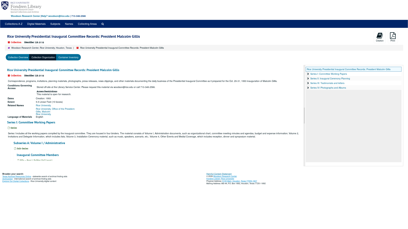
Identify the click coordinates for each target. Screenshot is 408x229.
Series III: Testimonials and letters (327, 83)
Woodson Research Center (25, 15)
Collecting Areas (87, 24)
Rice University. (43, 105)
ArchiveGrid (7, 178)
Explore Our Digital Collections (15, 181)
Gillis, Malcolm (43, 111)
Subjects (55, 24)
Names (69, 24)
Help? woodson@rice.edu (55, 15)
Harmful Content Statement (219, 173)
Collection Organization (43, 57)
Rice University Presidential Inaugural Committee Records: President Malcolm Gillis (63, 70)
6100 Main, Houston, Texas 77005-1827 (239, 181)
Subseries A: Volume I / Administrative (39, 143)
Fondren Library (213, 178)
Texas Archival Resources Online (16, 176)
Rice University (227, 178)
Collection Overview (18, 57)
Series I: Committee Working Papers (31, 122)
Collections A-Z (13, 24)
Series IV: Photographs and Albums (328, 87)
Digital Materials (36, 24)
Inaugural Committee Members (38, 155)
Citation (380, 40)
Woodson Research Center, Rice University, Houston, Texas (41, 47)
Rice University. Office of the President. (55, 108)
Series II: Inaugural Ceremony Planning (330, 78)
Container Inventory (68, 57)
